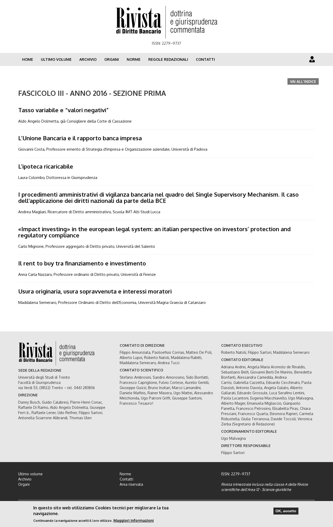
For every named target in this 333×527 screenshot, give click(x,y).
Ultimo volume (56, 59)
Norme (133, 59)
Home (27, 59)
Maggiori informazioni (133, 520)
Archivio (88, 59)
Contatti (205, 59)
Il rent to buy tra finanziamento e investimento (82, 263)
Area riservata (131, 484)
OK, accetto (286, 511)
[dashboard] (312, 59)
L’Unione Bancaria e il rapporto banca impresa (80, 138)
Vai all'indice (303, 81)
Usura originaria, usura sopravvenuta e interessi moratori (95, 291)
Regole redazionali (168, 59)
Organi (111, 59)
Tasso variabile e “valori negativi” (63, 110)
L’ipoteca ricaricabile (45, 166)
